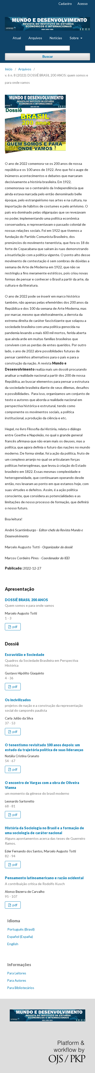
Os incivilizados (44, 705)
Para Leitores (16, 973)
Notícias (56, 38)
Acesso (82, 4)
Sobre (74, 38)
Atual (17, 38)
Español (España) (20, 936)
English (12, 944)
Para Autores (16, 980)
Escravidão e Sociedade (41, 660)
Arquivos (35, 38)
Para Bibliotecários (20, 988)
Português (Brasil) (21, 929)
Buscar (47, 56)
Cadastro (65, 4)
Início (8, 69)
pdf (14, 627)
